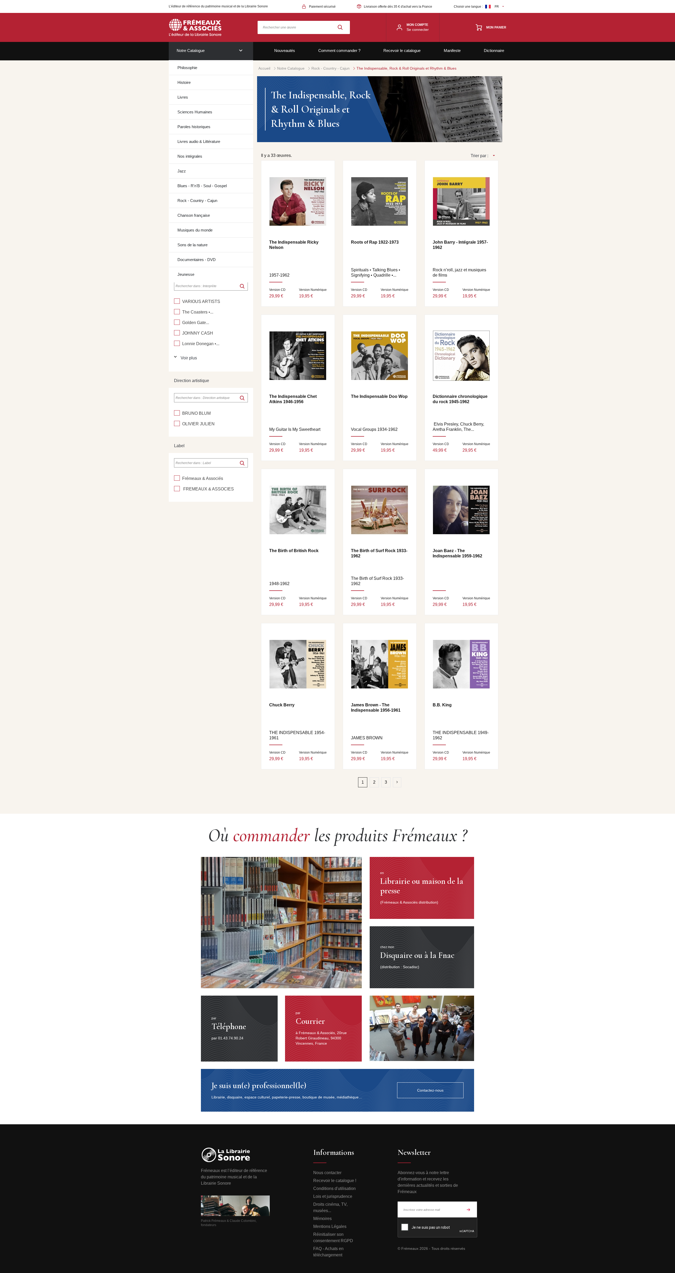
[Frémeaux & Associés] (177, 478)
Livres (182, 97)
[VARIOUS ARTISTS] (177, 301)
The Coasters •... (197, 312)
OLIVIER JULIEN (198, 424)
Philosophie (187, 67)
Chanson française (193, 215)
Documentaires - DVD (196, 259)
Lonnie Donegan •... (200, 343)
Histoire (184, 82)
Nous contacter (327, 1172)
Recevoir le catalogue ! (334, 1180)
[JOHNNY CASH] (177, 332)
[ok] (242, 286)
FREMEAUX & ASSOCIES (208, 489)
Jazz (181, 171)
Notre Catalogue (191, 50)
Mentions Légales (329, 1226)
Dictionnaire (494, 50)
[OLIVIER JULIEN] (177, 423)
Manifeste (452, 50)
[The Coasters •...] (177, 311)
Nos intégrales (189, 156)
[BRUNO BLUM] (177, 413)
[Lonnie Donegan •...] (177, 343)
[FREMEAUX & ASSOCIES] (177, 488)
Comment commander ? (339, 50)
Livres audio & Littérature (198, 141)
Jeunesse (185, 274)
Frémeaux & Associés (202, 478)
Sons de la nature (192, 245)
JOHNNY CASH (197, 333)
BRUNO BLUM (196, 413)
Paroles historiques (193, 126)
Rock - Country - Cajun (197, 200)
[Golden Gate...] (177, 322)
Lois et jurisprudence (332, 1196)
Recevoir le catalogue (402, 50)
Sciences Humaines (194, 112)
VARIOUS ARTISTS (201, 301)
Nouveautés (284, 50)
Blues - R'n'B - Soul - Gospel (202, 186)
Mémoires (322, 1218)
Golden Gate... (195, 322)
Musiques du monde (195, 230)
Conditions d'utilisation (334, 1188)
